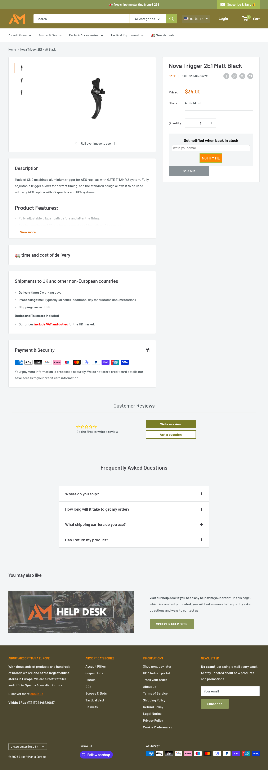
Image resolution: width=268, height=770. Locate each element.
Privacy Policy (153, 720)
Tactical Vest (94, 700)
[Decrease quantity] (189, 123)
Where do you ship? (82, 493)
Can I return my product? (86, 539)
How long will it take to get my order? (97, 509)
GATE (172, 76)
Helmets (91, 707)
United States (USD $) (24, 746)
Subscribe (214, 704)
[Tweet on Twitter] (242, 76)
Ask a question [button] (171, 434)
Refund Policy (153, 707)
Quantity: (175, 123)
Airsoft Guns (17, 35)
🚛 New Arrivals (162, 35)
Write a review (171, 424)
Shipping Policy (154, 700)
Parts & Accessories (84, 35)
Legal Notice (152, 713)
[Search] (171, 18)
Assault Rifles (95, 666)
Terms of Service (155, 693)
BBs (88, 686)
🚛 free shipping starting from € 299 (134, 4)
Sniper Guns (94, 673)
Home (12, 49)
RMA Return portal (156, 673)
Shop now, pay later (157, 666)
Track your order (155, 680)
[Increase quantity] (211, 123)
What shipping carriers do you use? (95, 524)
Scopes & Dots (96, 693)
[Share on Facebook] (226, 76)
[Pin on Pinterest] (234, 76)
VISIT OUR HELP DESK (172, 624)
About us (149, 686)
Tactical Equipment (125, 35)
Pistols (90, 680)
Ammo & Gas (48, 35)
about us (36, 694)
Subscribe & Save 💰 (241, 4)
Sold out (189, 171)
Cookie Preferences (157, 727)
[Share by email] (250, 76)
